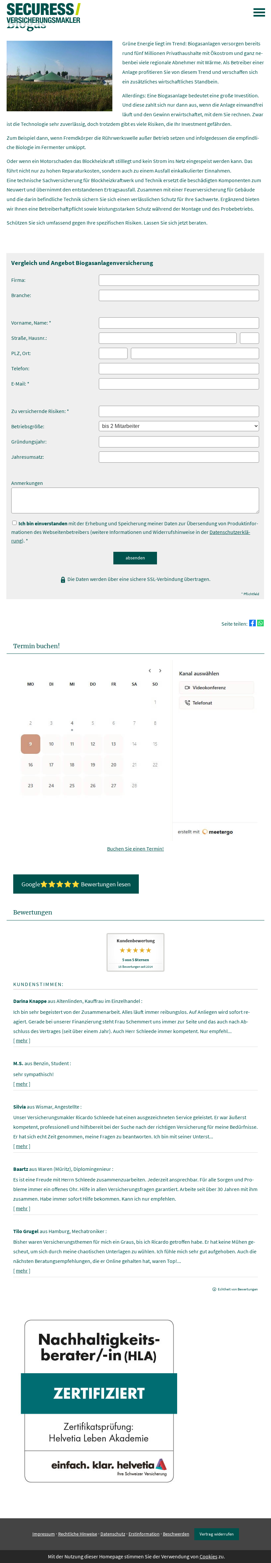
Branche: (21, 295)
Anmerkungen (27, 483)
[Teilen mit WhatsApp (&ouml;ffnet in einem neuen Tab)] (260, 623)
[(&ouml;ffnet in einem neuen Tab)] (135, 839)
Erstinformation (144, 1534)
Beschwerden (176, 1534)
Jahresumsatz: (27, 456)
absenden (135, 558)
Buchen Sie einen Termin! (135, 848)
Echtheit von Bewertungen (238, 1289)
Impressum (43, 1534)
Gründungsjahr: (29, 441)
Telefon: (20, 368)
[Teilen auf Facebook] (252, 623)
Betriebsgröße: (27, 426)
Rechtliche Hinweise (77, 1534)
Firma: (18, 280)
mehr (22, 1040)
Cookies (208, 1556)
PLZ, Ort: (21, 353)
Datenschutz (112, 1534)
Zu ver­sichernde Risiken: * (40, 411)
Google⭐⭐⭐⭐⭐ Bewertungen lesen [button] (76, 884)
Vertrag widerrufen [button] (217, 1534)
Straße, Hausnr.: (29, 338)
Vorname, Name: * (31, 322)
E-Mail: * (20, 383)
